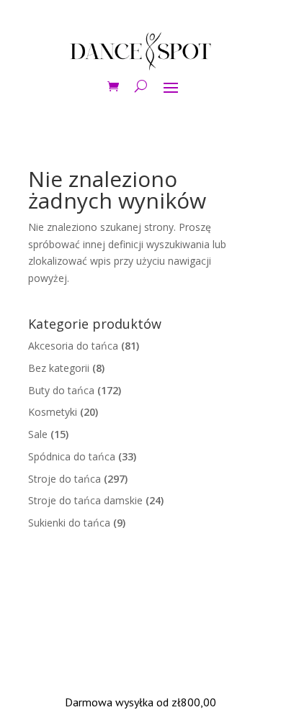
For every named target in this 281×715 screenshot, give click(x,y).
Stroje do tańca (64, 479)
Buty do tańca (61, 390)
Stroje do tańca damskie (85, 500)
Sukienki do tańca (69, 522)
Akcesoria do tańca (73, 345)
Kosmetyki (52, 412)
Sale (38, 434)
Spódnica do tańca (71, 456)
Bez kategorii (58, 368)
